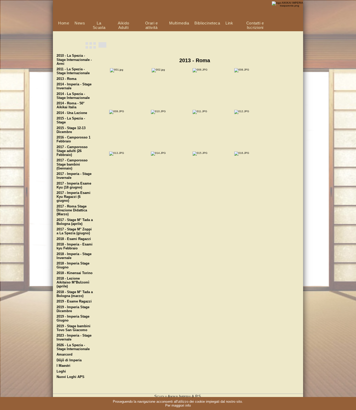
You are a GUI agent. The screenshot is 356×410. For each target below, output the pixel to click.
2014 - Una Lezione (72, 113)
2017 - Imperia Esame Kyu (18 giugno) (74, 185)
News (80, 23)
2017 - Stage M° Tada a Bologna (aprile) (75, 222)
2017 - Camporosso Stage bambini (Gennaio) (72, 164)
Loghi (61, 371)
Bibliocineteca (207, 23)
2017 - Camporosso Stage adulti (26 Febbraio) (72, 151)
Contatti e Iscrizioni (255, 25)
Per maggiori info (178, 405)
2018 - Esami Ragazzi (74, 239)
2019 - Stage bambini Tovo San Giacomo (73, 328)
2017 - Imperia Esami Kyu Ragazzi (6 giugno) (73, 197)
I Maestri (63, 366)
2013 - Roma (66, 79)
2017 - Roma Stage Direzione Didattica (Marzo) (72, 210)
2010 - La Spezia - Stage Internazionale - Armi (74, 59)
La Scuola (99, 25)
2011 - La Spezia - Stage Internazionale (73, 71)
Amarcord (64, 354)
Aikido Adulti (123, 25)
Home (63, 23)
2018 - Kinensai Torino (75, 273)
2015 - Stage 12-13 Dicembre (71, 130)
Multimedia (179, 23)
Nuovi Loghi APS (70, 377)
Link (229, 23)
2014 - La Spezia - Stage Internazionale (73, 96)
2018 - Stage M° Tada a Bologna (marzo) (75, 294)
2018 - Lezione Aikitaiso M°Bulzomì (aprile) (73, 282)
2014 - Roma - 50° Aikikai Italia (70, 105)
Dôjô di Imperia (69, 360)
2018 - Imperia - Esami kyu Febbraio (75, 246)
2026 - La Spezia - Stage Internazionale (73, 347)
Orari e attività (151, 25)
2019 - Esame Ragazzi (74, 301)
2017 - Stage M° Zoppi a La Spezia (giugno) (74, 231)
